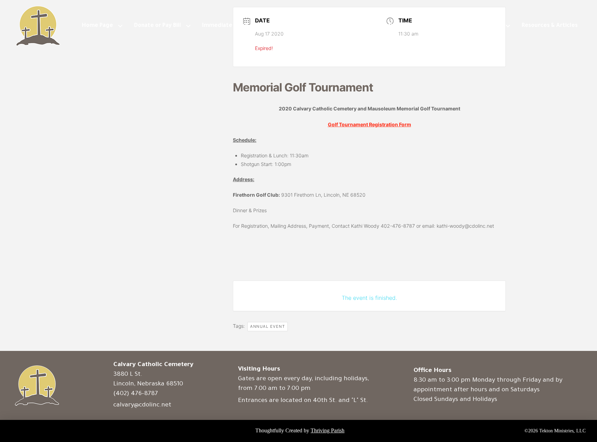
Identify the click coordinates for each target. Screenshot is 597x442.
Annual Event (267, 326)
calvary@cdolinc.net (142, 405)
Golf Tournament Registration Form (369, 124)
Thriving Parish (327, 430)
